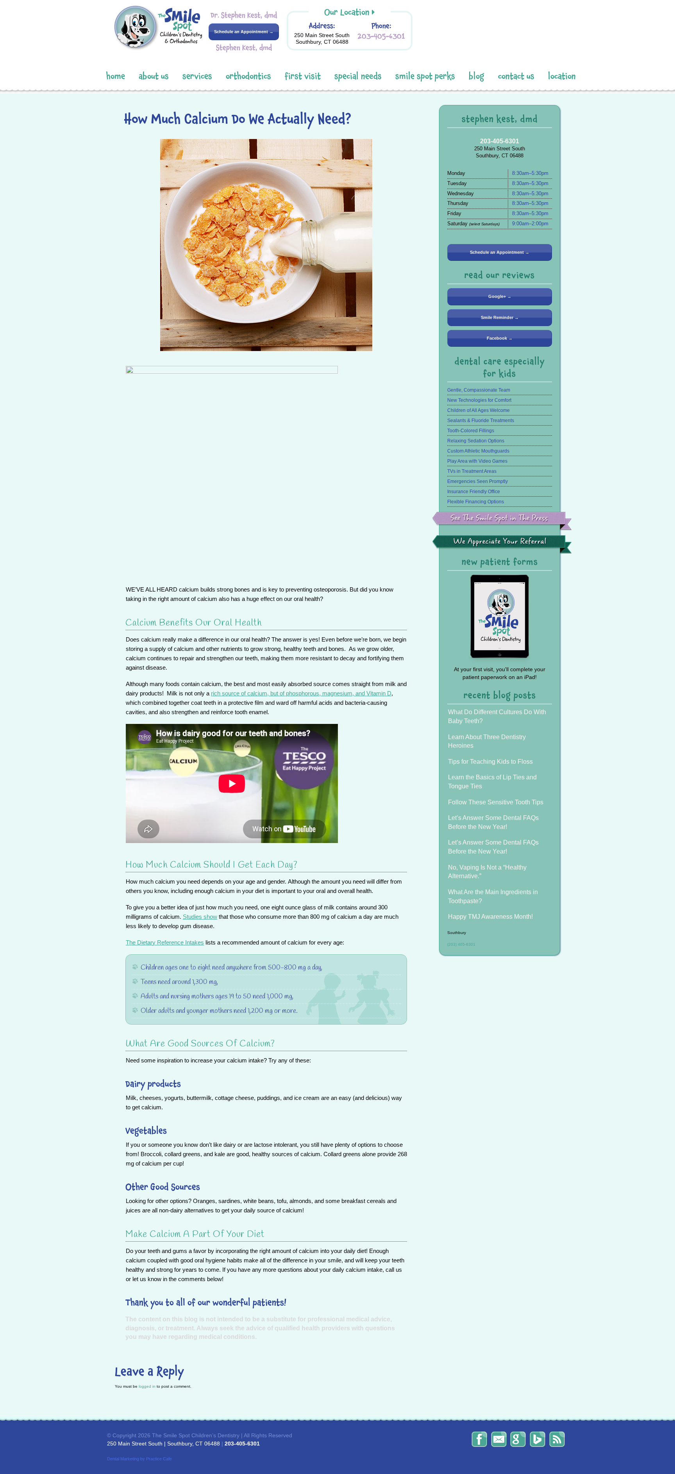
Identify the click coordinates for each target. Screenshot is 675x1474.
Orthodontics (248, 76)
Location (562, 76)
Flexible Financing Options (475, 501)
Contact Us (516, 76)
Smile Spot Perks (425, 76)
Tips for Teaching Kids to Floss (490, 761)
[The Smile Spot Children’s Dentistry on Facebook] (479, 1439)
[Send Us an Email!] (499, 1439)
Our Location (347, 12)
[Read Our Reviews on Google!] (518, 1439)
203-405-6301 (381, 36)
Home (115, 76)
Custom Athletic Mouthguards (478, 451)
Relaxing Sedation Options (475, 441)
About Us (154, 76)
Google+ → (499, 296)
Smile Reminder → (500, 317)
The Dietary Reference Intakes (165, 942)
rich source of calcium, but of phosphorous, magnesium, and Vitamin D (301, 693)
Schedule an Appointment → (243, 31)
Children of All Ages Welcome (478, 410)
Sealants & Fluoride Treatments (480, 420)
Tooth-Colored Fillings (470, 430)
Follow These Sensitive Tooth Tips (495, 802)
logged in (147, 1386)
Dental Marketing (123, 1458)
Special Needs (358, 76)
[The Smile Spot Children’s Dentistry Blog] (557, 1439)
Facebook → (499, 338)
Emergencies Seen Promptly (477, 481)
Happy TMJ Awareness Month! (490, 916)
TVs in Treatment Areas (471, 471)
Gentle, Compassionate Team (478, 390)
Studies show (200, 916)
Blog (476, 76)
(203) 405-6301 (461, 944)
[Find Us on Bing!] (537, 1439)
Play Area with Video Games (477, 461)
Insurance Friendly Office (473, 491)
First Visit (303, 76)
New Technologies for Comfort (479, 400)
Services (197, 76)
